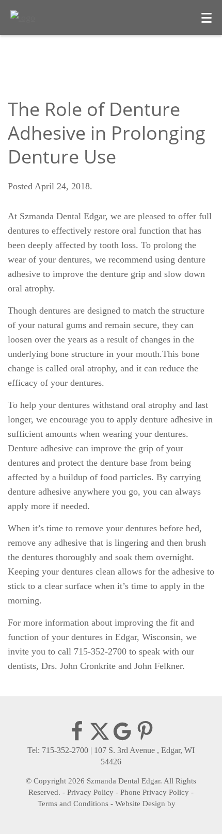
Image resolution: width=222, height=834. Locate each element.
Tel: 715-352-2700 (57, 750)
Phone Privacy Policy (154, 792)
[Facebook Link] (77, 738)
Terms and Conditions (73, 803)
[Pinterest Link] (145, 738)
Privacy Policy (90, 792)
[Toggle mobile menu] (206, 18)
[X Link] (99, 738)
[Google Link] (122, 738)
